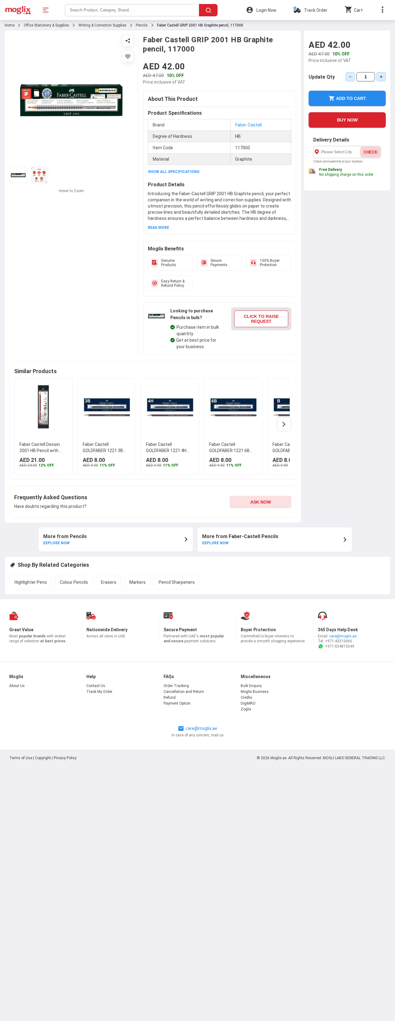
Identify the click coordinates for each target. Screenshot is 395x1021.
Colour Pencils (74, 582)
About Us (17, 686)
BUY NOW (347, 119)
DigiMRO (248, 703)
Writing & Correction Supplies (102, 25)
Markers (137, 582)
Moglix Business (255, 692)
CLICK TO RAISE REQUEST (261, 319)
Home (10, 25)
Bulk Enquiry (251, 686)
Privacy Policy (65, 758)
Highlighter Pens (31, 582)
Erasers (108, 582)
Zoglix (246, 709)
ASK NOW (260, 502)
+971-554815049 (339, 646)
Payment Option (177, 703)
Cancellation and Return (184, 692)
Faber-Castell (248, 124)
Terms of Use (21, 758)
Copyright (43, 758)
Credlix (246, 697)
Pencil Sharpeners (177, 582)
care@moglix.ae (342, 636)
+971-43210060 (338, 641)
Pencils (142, 25)
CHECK (370, 152)
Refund (170, 697)
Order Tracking (176, 686)
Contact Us (95, 686)
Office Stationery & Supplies (46, 25)
